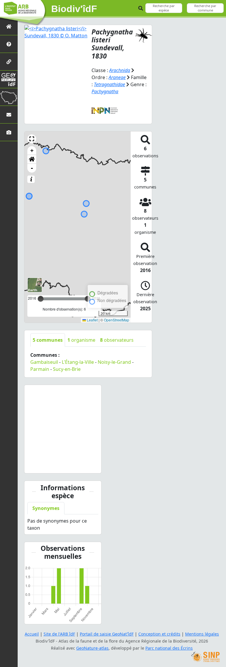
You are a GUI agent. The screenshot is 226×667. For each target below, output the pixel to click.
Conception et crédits (159, 634)
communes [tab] (48, 340)
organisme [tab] (81, 340)
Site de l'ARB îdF (59, 634)
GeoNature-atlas (92, 648)
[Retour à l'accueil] (9, 26)
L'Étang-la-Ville (78, 362)
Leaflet (92, 319)
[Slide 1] (57, 465)
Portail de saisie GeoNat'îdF (107, 634)
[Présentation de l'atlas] (9, 44)
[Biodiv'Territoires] (9, 97)
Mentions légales (202, 634)
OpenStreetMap (116, 319)
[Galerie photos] (9, 132)
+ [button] (32, 150)
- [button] (32, 168)
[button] (31, 138)
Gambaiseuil (44, 362)
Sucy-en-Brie (67, 369)
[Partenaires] (9, 61)
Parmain (39, 369)
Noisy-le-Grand (114, 362)
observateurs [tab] (117, 340)
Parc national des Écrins (169, 648)
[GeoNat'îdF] (9, 79)
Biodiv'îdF (74, 9)
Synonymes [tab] (45, 508)
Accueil (32, 634)
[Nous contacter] (9, 114)
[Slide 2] (68, 465)
